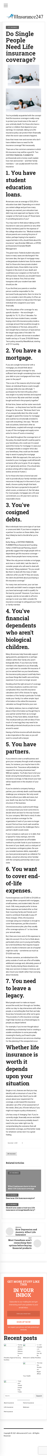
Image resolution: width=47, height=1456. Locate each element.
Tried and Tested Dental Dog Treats (20, 1386)
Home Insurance (28, 1403)
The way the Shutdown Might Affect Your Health (32, 1369)
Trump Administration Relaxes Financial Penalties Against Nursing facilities (13, 1352)
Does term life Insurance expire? (20, 1198)
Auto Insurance (9, 1403)
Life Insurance (11, 1154)
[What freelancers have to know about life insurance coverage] (23, 1180)
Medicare (26, 1407)
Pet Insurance (8, 1411)
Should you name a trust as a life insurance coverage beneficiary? (20, 1208)
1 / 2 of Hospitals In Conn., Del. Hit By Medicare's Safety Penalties (32, 1351)
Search (39, 1396)
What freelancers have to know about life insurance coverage (22, 1187)
